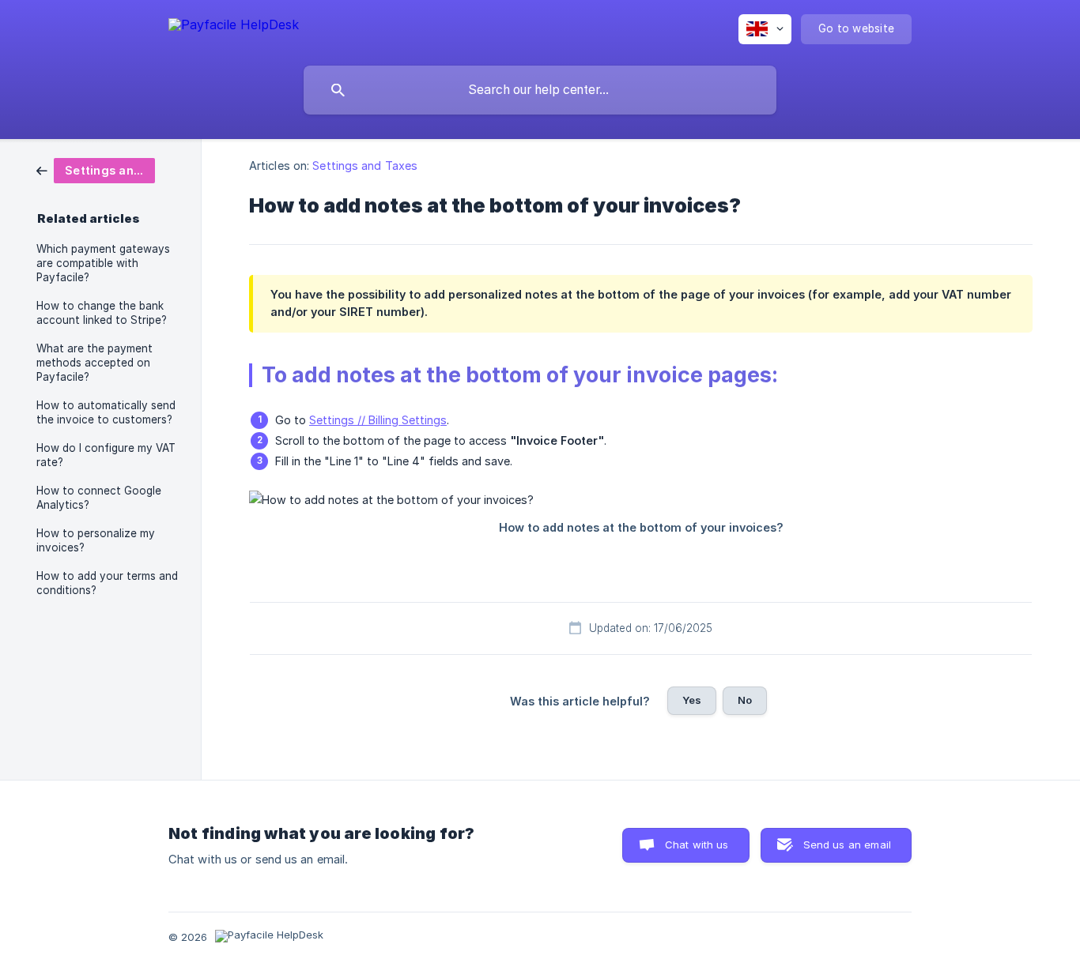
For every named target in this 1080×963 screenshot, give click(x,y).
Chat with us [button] (697, 844)
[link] (95, 169)
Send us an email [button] (847, 844)
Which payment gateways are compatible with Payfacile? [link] (103, 263)
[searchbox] (540, 90)
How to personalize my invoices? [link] (95, 540)
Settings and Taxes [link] (364, 165)
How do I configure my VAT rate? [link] (106, 455)
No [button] (745, 700)
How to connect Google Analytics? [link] (98, 497)
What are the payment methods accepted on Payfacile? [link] (94, 362)
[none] (233, 27)
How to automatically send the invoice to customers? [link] (106, 412)
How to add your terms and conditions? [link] (107, 583)
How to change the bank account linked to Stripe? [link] (101, 312)
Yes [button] (691, 700)
